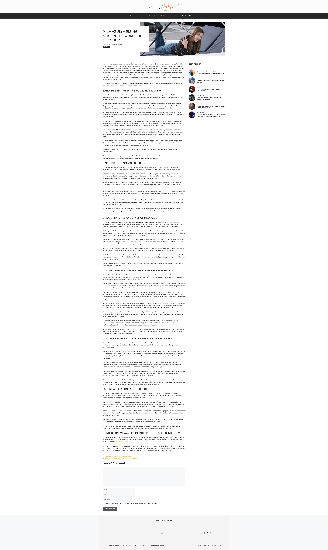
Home (131, 16)
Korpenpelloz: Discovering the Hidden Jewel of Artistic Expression (211, 106)
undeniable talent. (122, 442)
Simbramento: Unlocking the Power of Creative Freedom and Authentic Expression (211, 72)
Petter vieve (106, 44)
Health (149, 16)
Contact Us (140, 16)
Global (156, 16)
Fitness (191, 16)
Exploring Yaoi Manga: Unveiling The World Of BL (118, 456)
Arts (170, 16)
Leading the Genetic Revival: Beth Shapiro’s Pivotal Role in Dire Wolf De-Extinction (211, 115)
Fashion (163, 16)
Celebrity (106, 46)
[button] (197, 16)
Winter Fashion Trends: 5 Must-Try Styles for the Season (121, 458)
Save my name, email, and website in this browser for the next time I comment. (131, 503)
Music (177, 16)
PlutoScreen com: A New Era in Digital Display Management (209, 98)
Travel (184, 16)
